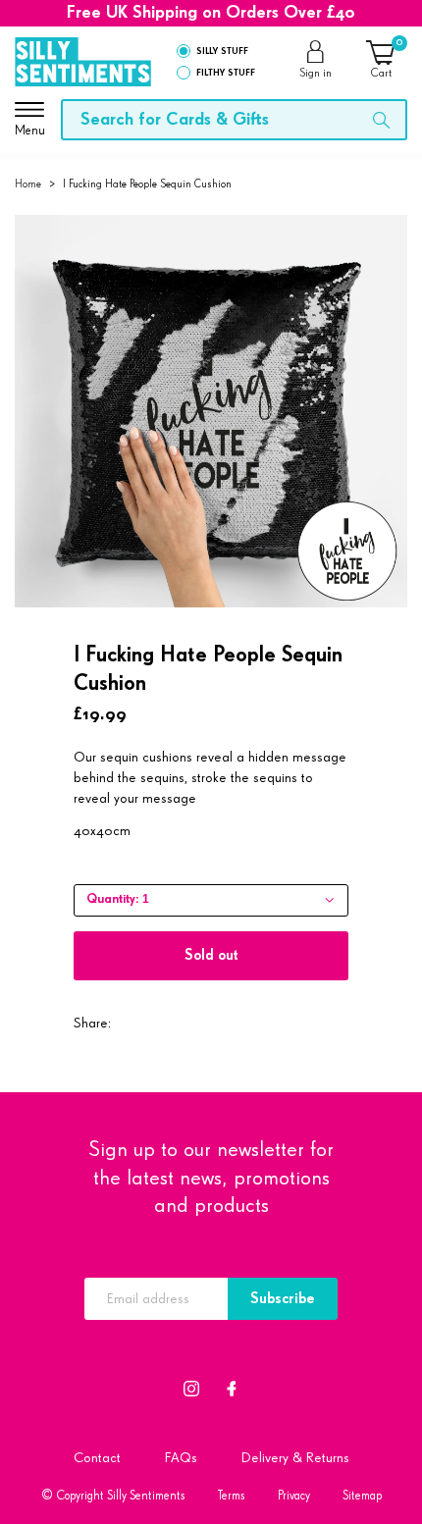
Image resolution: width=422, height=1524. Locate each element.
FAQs (181, 1457)
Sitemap (362, 1496)
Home (28, 184)
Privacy (294, 1496)
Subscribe (282, 1298)
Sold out (211, 955)
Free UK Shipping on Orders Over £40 (211, 13)
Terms (231, 1496)
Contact (97, 1457)
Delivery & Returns (295, 1457)
